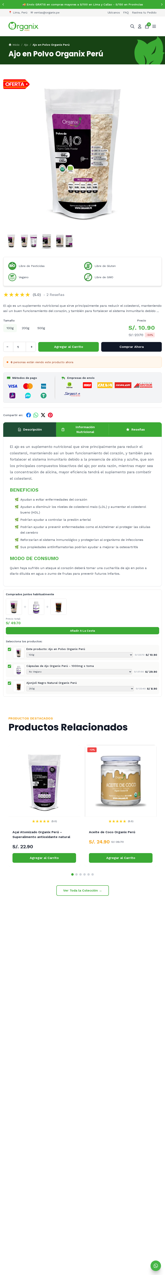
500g (41, 328)
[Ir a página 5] (88, 874)
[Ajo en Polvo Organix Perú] (14, 607)
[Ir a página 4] (84, 874)
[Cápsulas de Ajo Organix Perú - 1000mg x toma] (36, 607)
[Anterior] (3, 4)
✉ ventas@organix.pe (45, 12)
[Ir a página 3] (80, 874)
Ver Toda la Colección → (82, 890)
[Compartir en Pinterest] (50, 415)
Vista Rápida (44, 809)
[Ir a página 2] (76, 874)
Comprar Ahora (132, 347)
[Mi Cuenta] (139, 26)
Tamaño (9, 320)
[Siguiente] (162, 4)
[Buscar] (132, 26)
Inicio (16, 44)
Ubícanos (114, 12)
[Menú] (154, 26)
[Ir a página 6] (92, 874)
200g (25, 328)
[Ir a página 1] (72, 874)
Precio (141, 320)
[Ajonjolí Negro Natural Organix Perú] (59, 607)
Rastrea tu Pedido (144, 12)
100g (10, 328)
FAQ (126, 12)
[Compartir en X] (43, 415)
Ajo (26, 44)
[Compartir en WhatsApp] (35, 415)
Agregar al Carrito (68, 347)
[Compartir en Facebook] (28, 415)
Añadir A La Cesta (82, 630)
